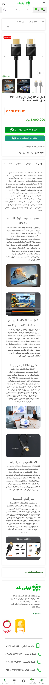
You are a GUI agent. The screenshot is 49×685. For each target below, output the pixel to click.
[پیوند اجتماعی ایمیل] (28, 153)
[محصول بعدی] (4, 27)
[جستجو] (4, 10)
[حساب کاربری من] (3, 3)
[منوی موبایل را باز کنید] (43, 3)
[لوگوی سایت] (23, 3)
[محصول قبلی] (11, 27)
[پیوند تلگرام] (20, 153)
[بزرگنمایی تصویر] (40, 73)
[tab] (39, 163)
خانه (42, 21)
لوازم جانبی (33, 21)
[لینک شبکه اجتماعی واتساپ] (24, 153)
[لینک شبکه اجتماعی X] (32, 153)
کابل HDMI (21, 21)
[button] (42, 56)
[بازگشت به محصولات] (8, 27)
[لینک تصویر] (7, 626)
